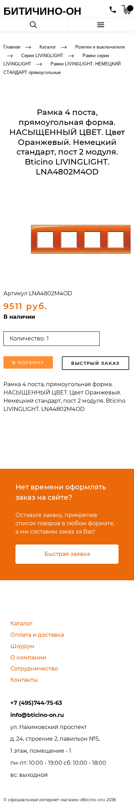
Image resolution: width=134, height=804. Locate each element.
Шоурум (22, 646)
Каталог (48, 47)
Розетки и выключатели (100, 47)
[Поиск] (33, 25)
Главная (11, 47)
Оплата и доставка (37, 635)
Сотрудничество (34, 668)
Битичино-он (42, 11)
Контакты (24, 680)
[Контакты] (113, 10)
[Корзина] (126, 9)
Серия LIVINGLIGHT (42, 55)
